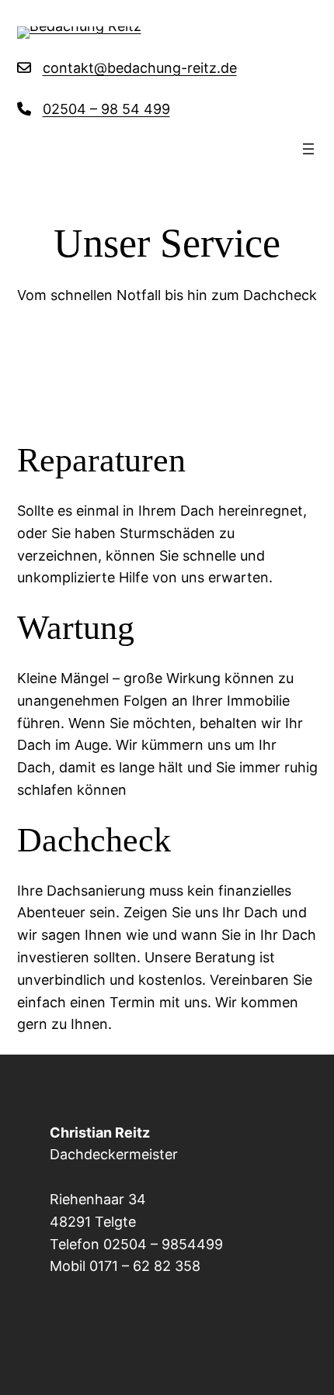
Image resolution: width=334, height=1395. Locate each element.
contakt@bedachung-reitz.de (140, 68)
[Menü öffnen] (308, 149)
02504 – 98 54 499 (106, 109)
